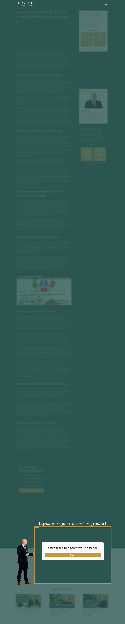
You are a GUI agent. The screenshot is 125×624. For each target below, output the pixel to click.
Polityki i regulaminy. (72, 621)
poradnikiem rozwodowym (32, 123)
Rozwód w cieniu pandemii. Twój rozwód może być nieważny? (61, 612)
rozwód (65, 80)
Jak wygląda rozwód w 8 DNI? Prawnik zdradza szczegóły (93, 612)
